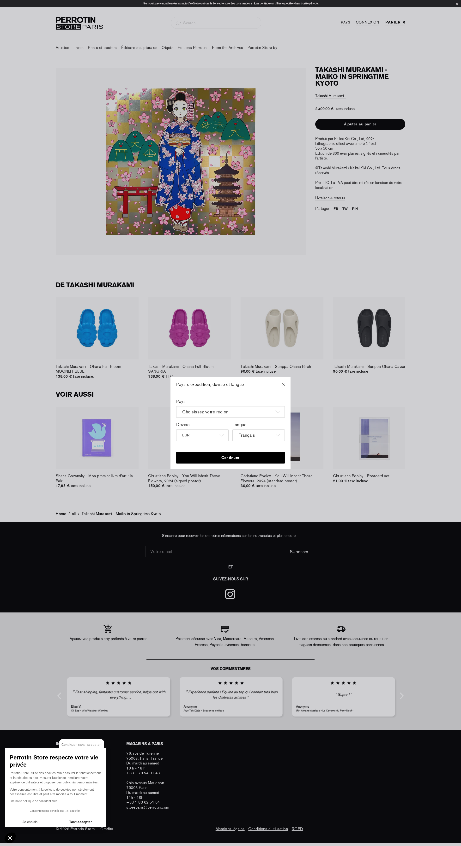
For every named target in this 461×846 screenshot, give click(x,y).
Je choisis (30, 822)
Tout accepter (80, 822)
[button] (10, 838)
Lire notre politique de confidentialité (33, 801)
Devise (182, 425)
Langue (239, 425)
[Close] (288, 387)
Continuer (230, 457)
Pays (181, 401)
